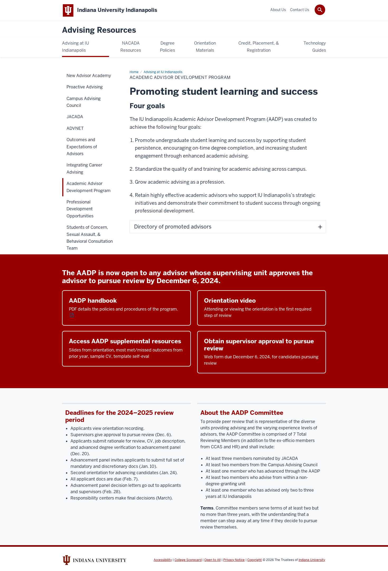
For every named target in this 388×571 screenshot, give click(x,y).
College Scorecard (188, 560)
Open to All (212, 560)
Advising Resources (99, 30)
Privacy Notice (234, 560)
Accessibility (163, 560)
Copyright (254, 560)
